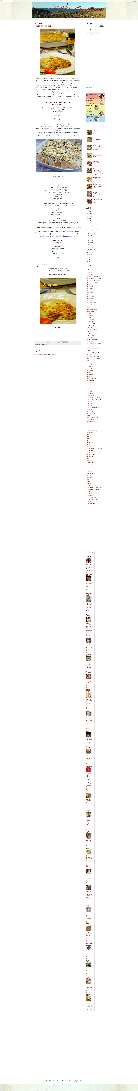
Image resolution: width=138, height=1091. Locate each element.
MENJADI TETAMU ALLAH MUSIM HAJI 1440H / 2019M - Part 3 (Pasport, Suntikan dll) (89, 778)
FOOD (88, 333)
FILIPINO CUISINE (92, 329)
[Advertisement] (94, 59)
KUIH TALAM (90, 382)
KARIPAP (89, 364)
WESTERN (90, 503)
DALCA (89, 321)
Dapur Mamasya (88, 924)
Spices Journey (88, 977)
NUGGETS (90, 419)
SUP (88, 485)
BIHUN (89, 288)
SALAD (89, 458)
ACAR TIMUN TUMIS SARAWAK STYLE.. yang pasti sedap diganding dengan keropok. (97, 147)
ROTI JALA (90, 456)
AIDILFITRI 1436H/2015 (93, 278)
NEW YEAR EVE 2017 (92, 417)
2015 (88, 220)
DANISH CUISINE (91, 323)
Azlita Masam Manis (87, 810)
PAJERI (89, 425)
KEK (88, 368)
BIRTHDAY (90, 292)
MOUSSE (89, 409)
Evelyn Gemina (88, 791)
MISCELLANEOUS (92, 407)
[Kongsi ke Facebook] (65, 342)
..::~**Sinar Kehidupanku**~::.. (89, 943)
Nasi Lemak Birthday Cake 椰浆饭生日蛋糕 (89, 858)
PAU (88, 436)
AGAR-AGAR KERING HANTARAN (89, 646)
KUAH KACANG (91, 378)
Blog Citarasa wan (89, 636)
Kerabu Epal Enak (89, 100)
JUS (88, 360)
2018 (88, 213)
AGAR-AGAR (90, 274)
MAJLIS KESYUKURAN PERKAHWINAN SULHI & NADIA (89, 606)
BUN (88, 304)
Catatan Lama (78, 348)
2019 (88, 211)
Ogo (90, 257)
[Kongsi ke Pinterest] (67, 342)
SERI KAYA (90, 472)
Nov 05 (92, 244)
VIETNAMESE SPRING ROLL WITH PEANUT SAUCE (89, 894)
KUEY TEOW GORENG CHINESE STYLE (98, 132)
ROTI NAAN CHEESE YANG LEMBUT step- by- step (97, 194)
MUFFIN (89, 411)
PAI (88, 423)
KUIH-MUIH (90, 384)
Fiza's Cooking (88, 832)
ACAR (88, 272)
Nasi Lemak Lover (89, 847)
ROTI (88, 452)
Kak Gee (88, 615)
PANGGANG (90, 429)
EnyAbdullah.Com (89, 709)
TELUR (89, 495)
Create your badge (89, 87)
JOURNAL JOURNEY (92, 358)
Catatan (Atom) (42, 351)
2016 (88, 218)
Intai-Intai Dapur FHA (89, 765)
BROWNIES (90, 300)
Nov (90, 225)
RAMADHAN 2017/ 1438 (93, 448)
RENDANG (90, 450)
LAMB (88, 390)
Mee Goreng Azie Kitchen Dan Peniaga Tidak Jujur (89, 566)
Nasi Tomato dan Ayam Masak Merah (89, 664)
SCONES (89, 470)
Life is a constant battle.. (88, 690)
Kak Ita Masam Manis (88, 905)
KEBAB (89, 366)
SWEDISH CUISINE (92, 489)
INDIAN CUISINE (91, 347)
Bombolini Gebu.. (89, 105)
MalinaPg (88, 672)
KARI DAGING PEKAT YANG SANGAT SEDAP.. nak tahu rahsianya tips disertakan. (98, 171)
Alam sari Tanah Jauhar (88, 594)
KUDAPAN (90, 380)
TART (88, 493)
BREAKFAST (90, 296)
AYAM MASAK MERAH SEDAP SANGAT (88, 821)
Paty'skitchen (89, 884)
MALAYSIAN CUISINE (93, 397)
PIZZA (88, 438)
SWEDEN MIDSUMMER (93, 487)
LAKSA (89, 386)
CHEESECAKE (91, 306)
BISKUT (89, 294)
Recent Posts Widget (87, 123)
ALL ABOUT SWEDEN (93, 282)
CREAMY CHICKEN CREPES (43, 26)
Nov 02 (92, 249)
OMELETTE (90, 421)
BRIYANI (89, 298)
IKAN (88, 345)
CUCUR (89, 315)
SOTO (88, 477)
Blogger (89, 1081)
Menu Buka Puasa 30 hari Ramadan (89, 700)
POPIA (88, 440)
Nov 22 (92, 233)
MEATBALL (90, 401)
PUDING (89, 442)
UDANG (89, 501)
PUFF (88, 444)
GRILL (88, 337)
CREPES (40, 344)
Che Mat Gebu (88, 730)
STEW (88, 483)
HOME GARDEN (91, 339)
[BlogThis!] (63, 342)
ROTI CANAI (90, 454)
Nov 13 (92, 238)
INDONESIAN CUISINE (93, 349)
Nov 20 (92, 235)
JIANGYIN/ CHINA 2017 (93, 356)
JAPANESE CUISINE (92, 352)
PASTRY (89, 434)
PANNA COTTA (91, 431)
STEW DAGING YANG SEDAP (97, 162)
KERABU (89, 372)
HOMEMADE (90, 341)
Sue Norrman (88, 84)
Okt (90, 252)
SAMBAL (89, 460)
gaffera (77, 1081)
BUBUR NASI (90, 302)
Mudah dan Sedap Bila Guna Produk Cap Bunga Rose (89, 720)
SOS (88, 475)
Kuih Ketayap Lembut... (89, 876)
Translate (96, 35)
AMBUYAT (88, 840)
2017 (88, 216)
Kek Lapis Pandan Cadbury (88, 757)
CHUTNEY (90, 312)
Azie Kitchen (89, 557)
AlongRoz (88, 747)
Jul (89, 259)
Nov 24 (92, 227)
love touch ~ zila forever (89, 654)
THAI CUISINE (91, 497)
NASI (88, 415)
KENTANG (90, 370)
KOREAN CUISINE (92, 376)
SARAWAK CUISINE (92, 464)
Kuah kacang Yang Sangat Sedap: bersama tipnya (98, 201)
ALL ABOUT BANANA (93, 280)
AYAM (88, 286)
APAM (88, 284)
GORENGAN (90, 335)
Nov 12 (92, 240)
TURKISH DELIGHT (92, 499)
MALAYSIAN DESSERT (93, 399)
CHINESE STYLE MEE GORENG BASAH (97, 155)
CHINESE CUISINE (92, 310)
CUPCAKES (90, 317)
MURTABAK (90, 413)
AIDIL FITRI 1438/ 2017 (93, 276)
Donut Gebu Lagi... (89, 111)
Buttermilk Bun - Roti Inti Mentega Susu (98, 178)
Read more (92, 98)
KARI (88, 362)
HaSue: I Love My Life (89, 960)
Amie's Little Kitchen (89, 574)
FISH (88, 331)
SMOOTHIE (90, 474)
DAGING (89, 319)
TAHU (88, 491)
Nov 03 (92, 247)
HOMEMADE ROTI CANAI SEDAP (98, 138)
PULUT (89, 446)
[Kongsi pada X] (64, 342)
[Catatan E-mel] (59, 342)
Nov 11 (92, 242)
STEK (88, 481)
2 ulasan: (55, 342)
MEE (88, 403)
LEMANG (89, 393)
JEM (88, 354)
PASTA (89, 433)
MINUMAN (90, 405)
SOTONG (89, 479)
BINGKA (89, 290)
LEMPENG (90, 395)
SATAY (89, 466)
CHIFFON (89, 308)
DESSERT (89, 325)
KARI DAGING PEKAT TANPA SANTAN (97, 186)
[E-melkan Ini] (61, 342)
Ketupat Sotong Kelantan (88, 934)
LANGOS (89, 392)
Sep (90, 254)
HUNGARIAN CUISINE (93, 343)
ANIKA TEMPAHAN (89, 986)
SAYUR (89, 468)
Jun (89, 261)
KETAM (89, 374)
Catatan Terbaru (38, 348)
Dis (89, 222)
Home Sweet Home (89, 994)
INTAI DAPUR (88, 867)
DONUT (89, 327)
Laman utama (58, 348)
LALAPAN (89, 388)
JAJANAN (89, 351)
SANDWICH (90, 462)
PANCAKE (44, 344)
